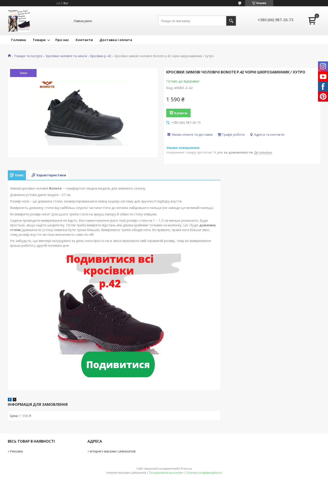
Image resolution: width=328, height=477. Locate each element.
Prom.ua (186, 469)
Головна (18, 39)
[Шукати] (231, 21)
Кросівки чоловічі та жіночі (66, 56)
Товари (39, 39)
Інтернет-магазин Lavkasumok (113, 451)
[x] (14, 400)
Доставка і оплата (116, 39)
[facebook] (10, 400)
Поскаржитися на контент (166, 473)
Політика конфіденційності (204, 473)
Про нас (62, 39)
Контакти (84, 39)
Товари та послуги (28, 56)
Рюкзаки (16, 451)
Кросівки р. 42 (100, 56)
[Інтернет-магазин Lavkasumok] (19, 21)
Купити (180, 113)
